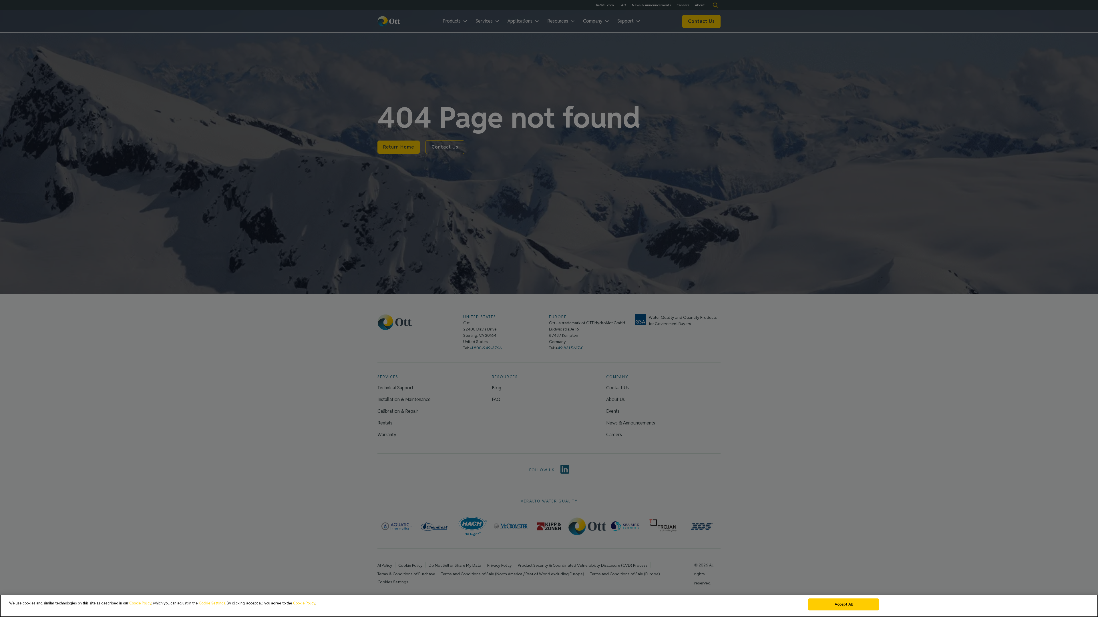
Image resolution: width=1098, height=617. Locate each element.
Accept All (844, 604)
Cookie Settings (212, 603)
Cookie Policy (140, 603)
